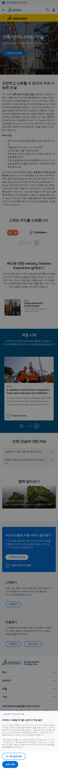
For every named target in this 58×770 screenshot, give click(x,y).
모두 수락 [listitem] (10, 764)
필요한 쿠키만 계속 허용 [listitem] (14, 714)
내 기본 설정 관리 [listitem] (14, 756)
